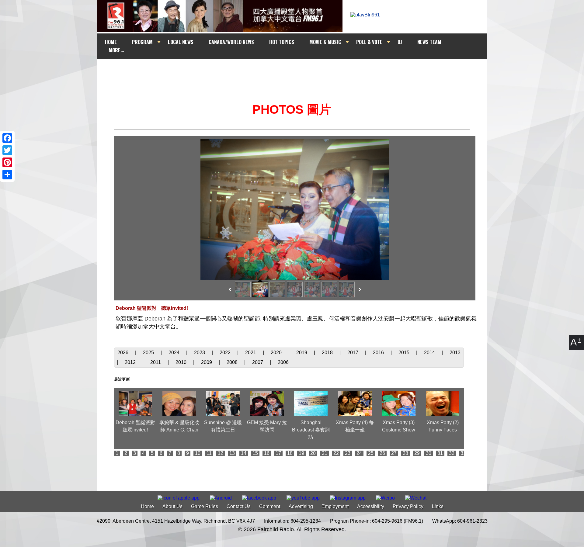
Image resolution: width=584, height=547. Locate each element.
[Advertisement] (297, 70)
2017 (353, 352)
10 (197, 453)
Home (147, 506)
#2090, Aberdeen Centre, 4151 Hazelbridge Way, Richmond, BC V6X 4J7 (176, 521)
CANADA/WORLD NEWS (231, 42)
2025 (149, 352)
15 (255, 453)
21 (324, 453)
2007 (258, 362)
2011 (156, 362)
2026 (123, 352)
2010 (182, 362)
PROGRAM (142, 42)
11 (209, 453)
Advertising (301, 506)
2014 (430, 352)
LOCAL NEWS (180, 42)
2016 (379, 352)
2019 (302, 352)
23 (347, 453)
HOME (111, 42)
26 (382, 453)
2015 (404, 352)
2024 (175, 352)
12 (220, 453)
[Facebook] (7, 138)
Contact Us (239, 506)
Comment (269, 506)
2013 (455, 352)
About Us (172, 506)
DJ (400, 42)
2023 (200, 352)
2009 (207, 362)
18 (290, 453)
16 (266, 453)
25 (371, 453)
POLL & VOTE (369, 42)
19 (301, 453)
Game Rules (204, 506)
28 (405, 453)
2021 (251, 352)
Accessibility (370, 506)
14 (243, 453)
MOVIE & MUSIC (325, 42)
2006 (283, 362)
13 (232, 453)
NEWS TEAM (429, 42)
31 (440, 453)
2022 (226, 352)
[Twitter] (7, 150)
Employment (335, 506)
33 (463, 453)
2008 (233, 362)
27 (394, 453)
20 (313, 453)
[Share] (7, 174)
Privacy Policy (408, 506)
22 (336, 453)
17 (278, 453)
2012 (131, 362)
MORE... (116, 50)
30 (428, 453)
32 (451, 453)
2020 (277, 352)
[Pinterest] (7, 162)
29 (417, 453)
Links (437, 506)
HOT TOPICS (281, 42)
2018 (328, 352)
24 (359, 453)
